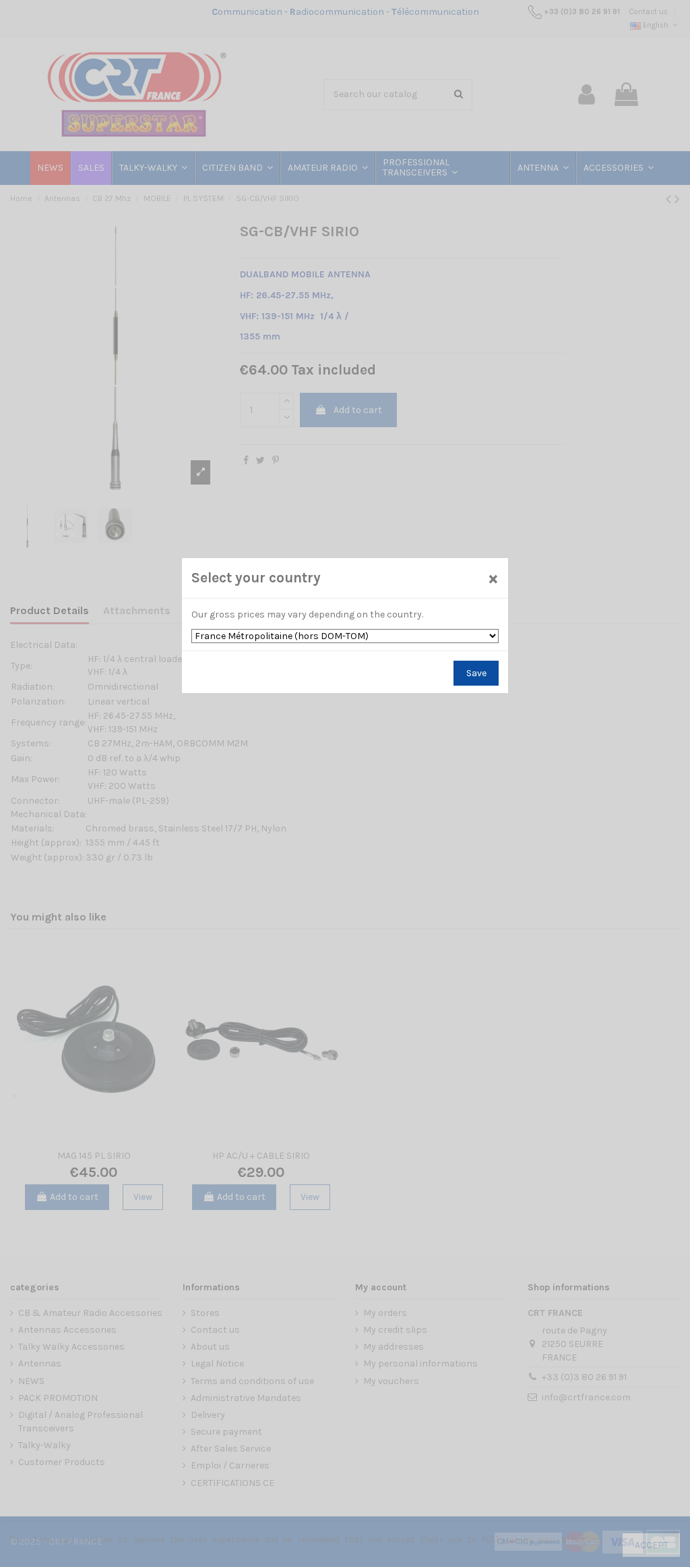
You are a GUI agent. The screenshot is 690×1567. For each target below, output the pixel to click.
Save (476, 673)
